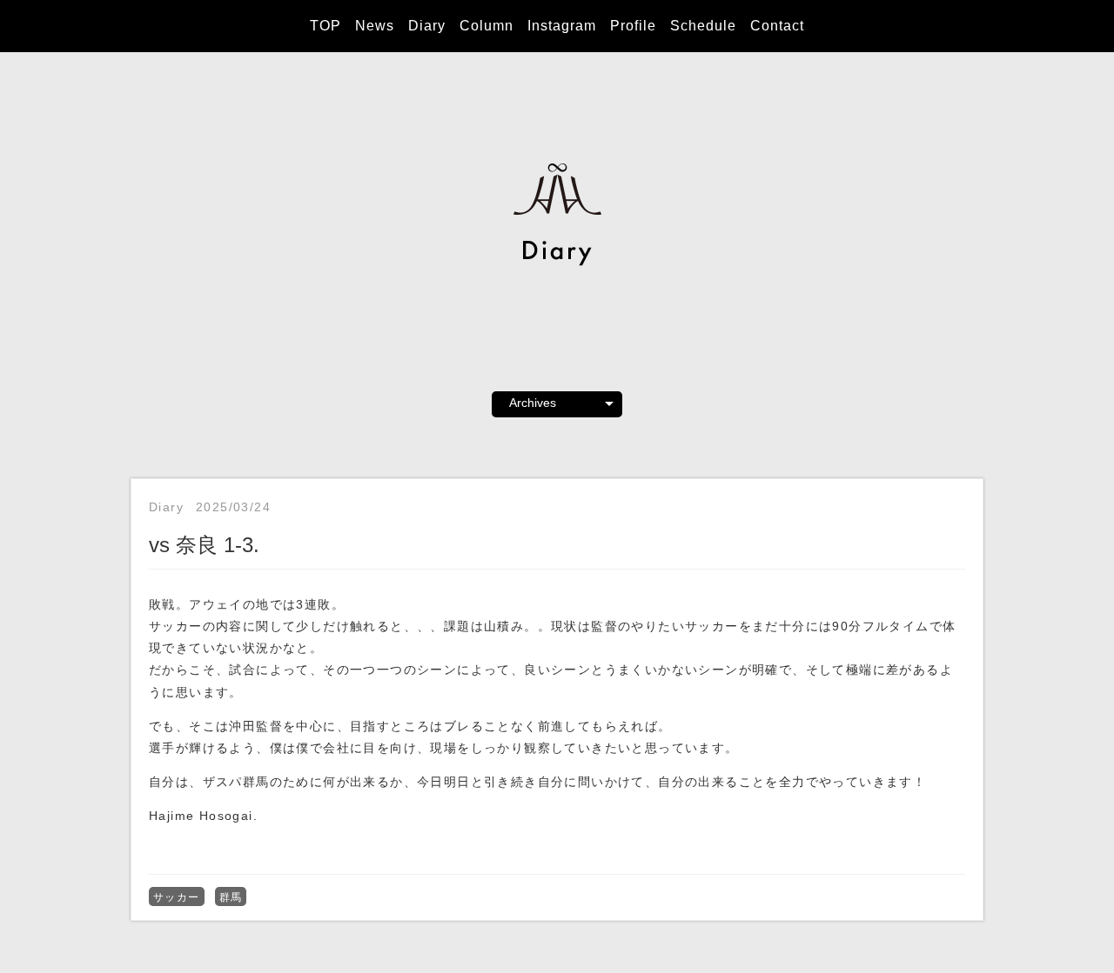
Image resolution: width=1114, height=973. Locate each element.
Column (486, 25)
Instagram (561, 25)
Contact (777, 25)
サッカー (176, 897)
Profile (633, 25)
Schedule (703, 25)
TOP (325, 25)
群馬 (231, 897)
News (374, 25)
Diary (427, 25)
